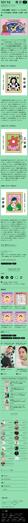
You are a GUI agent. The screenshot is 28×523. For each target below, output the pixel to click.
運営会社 (12, 502)
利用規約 (21, 501)
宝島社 (14, 504)
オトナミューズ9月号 (6, 338)
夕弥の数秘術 (16, 338)
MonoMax (3, 519)
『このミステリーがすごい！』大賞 (18, 520)
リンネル (19, 515)
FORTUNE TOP (14, 269)
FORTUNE (4, 6)
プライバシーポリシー (6, 504)
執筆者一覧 (15, 501)
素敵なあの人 (12, 515)
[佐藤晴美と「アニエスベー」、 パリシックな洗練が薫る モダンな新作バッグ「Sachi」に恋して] (8, 357)
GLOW (22, 517)
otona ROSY (4, 517)
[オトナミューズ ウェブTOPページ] (14, 498)
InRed (11, 514)
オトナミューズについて (7, 501)
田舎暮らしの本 (22, 519)
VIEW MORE (14, 413)
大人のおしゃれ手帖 (18, 514)
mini (7, 515)
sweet (3, 515)
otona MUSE (16, 517)
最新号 (16, 502)
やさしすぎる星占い (6, 263)
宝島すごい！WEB (5, 520)
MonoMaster (14, 519)
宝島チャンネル (5, 514)
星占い (14, 263)
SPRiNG (10, 517)
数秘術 (22, 338)
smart (8, 519)
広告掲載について (5, 502)
